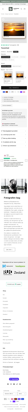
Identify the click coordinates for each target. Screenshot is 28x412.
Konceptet (5, 301)
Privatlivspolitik (6, 343)
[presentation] (25, 77)
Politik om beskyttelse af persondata (11, 406)
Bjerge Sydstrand (9, 14)
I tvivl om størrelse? (6, 105)
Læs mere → (9, 249)
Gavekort (5, 314)
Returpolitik (5, 336)
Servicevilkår (22, 406)
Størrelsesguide (7, 326)
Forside (2, 14)
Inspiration (5, 307)
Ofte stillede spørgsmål (8, 323)
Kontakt (5, 298)
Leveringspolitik (10, 408)
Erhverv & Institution (8, 311)
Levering (5, 333)
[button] (2, 9)
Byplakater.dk (8, 404)
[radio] (5, 57)
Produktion (5, 304)
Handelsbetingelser (7, 330)
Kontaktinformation (18, 408)
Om (4, 294)
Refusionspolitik (23, 404)
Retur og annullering (8, 339)
